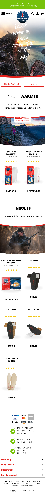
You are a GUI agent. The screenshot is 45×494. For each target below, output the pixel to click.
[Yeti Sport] (34, 281)
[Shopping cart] (42, 13)
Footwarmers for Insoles (11, 261)
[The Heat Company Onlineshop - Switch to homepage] (23, 17)
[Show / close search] (32, 13)
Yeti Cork (11, 309)
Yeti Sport (33, 260)
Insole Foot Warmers (11, 153)
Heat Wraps (9, 481)
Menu (9, 13)
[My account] (37, 13)
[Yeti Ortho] (34, 330)
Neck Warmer (19, 481)
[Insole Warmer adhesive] (34, 175)
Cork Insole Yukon (11, 359)
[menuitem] (6, 13)
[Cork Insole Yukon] (11, 382)
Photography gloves (26, 486)
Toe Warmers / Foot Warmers (22, 484)
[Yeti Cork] (11, 330)
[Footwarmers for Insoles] (11, 284)
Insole (11, 84)
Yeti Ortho (34, 309)
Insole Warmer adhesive (33, 153)
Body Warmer (30, 481)
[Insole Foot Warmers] (11, 175)
